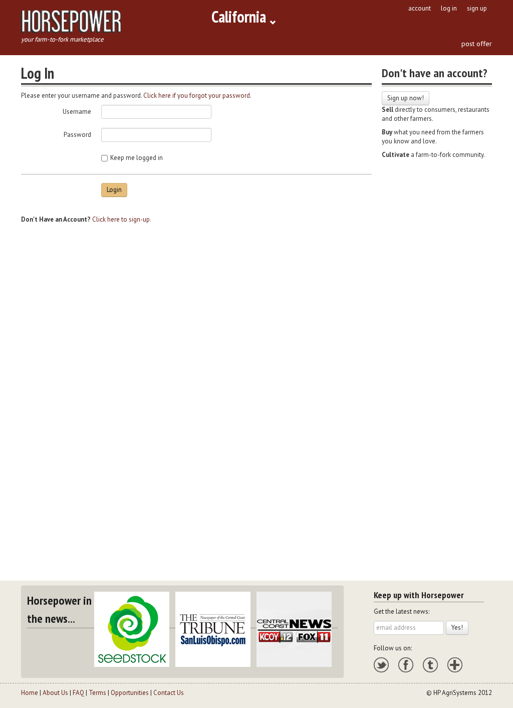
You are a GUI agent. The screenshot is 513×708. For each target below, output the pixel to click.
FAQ (78, 692)
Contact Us (168, 692)
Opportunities (130, 692)
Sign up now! (405, 98)
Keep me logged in (136, 157)
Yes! (457, 627)
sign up (477, 8)
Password (77, 134)
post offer (476, 43)
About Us (55, 692)
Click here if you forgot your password (196, 95)
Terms (97, 692)
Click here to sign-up (121, 219)
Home (29, 692)
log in (449, 8)
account (419, 8)
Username (77, 111)
